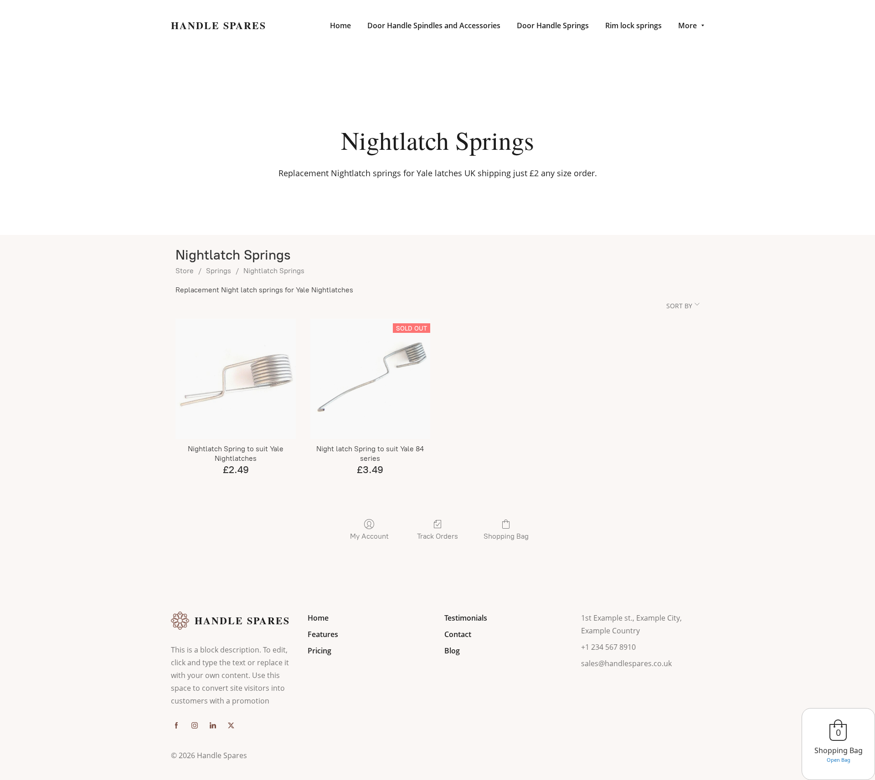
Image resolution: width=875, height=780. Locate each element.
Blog (452, 651)
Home (318, 618)
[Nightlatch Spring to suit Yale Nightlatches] (235, 378)
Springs (218, 270)
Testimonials (465, 618)
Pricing (319, 651)
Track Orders (437, 536)
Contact (457, 634)
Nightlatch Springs (273, 270)
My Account (369, 536)
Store (184, 270)
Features (323, 634)
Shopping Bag (506, 536)
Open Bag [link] (838, 759)
